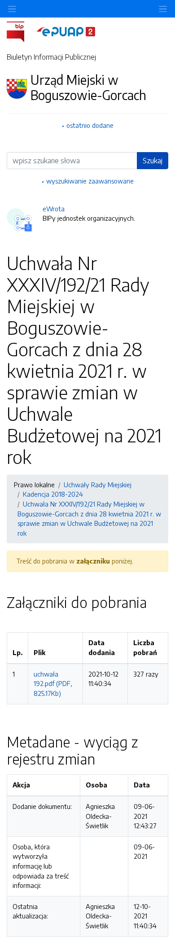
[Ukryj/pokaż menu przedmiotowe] (12, 9)
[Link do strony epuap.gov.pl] (66, 31)
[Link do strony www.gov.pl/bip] (21, 31)
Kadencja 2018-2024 (53, 494)
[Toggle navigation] (163, 9)
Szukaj (152, 160)
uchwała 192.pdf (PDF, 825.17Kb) (53, 683)
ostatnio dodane (90, 125)
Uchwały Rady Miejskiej (97, 485)
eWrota (54, 209)
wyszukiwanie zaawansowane (90, 181)
